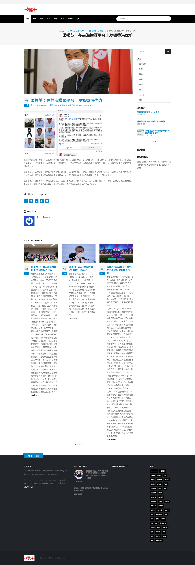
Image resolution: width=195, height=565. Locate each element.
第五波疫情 (163, 523)
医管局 (153, 480)
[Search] (167, 18)
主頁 (78, 19)
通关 (152, 532)
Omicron (154, 471)
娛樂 (34, 19)
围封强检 (159, 480)
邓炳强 (158, 532)
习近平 (153, 475)
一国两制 (162, 471)
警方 (158, 527)
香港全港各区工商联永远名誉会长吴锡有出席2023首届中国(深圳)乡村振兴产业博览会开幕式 (154, 116)
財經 (41, 19)
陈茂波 (164, 536)
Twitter (31, 201)
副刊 (55, 19)
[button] (75, 445)
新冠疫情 (153, 497)
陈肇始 (158, 536)
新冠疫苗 (161, 497)
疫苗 (166, 514)
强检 (160, 488)
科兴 (157, 519)
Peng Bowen (41, 105)
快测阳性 (153, 493)
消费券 (167, 510)
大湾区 (165, 484)
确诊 (152, 519)
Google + (42, 201)
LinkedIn (36, 201)
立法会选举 (154, 523)
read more (35, 318)
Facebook (26, 201)
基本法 (153, 484)
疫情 (152, 514)
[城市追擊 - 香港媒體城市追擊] (30, 9)
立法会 (163, 519)
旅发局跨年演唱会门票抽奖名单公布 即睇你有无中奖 (81, 269)
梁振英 (64, 105)
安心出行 (153, 488)
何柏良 (159, 475)
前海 (59, 105)
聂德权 (153, 527)
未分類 (70, 19)
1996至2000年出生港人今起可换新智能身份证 (120, 268)
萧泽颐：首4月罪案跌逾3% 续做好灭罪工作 (43, 268)
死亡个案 (159, 510)
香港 (152, 540)
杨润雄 (167, 501)
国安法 (167, 480)
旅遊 (62, 19)
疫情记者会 (159, 514)
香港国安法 (159, 540)
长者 (164, 532)
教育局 (160, 493)
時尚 (48, 19)
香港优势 (71, 105)
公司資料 (142, 64)
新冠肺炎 (153, 501)
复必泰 (159, 484)
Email (47, 201)
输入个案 (165, 527)
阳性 (152, 536)
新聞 (27, 19)
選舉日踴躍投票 (143, 140)
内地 (165, 475)
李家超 (160, 501)
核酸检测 (161, 506)
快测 (165, 488)
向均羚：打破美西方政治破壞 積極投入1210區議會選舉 (153, 129)
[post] (140, 114)
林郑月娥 (153, 506)
